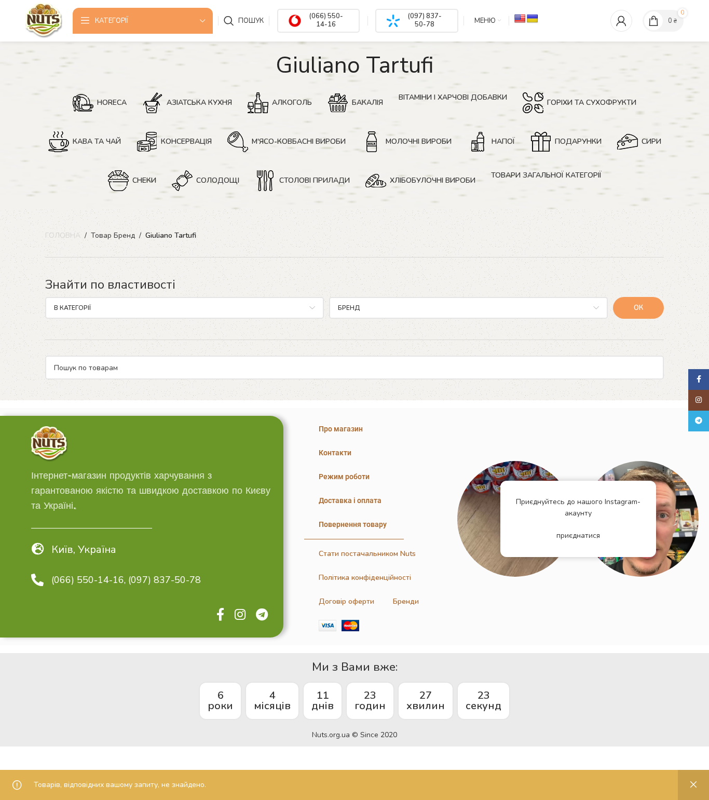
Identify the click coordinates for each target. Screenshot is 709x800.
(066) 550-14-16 (326, 20)
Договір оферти (346, 601)
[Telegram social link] (262, 615)
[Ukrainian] (532, 19)
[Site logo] (43, 20)
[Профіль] (621, 20)
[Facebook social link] (220, 615)
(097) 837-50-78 (424, 20)
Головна (62, 235)
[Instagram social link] (240, 615)
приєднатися (578, 535)
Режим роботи (344, 476)
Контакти (335, 453)
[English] (520, 19)
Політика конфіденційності (365, 577)
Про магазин (341, 429)
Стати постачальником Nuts (367, 554)
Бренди (406, 601)
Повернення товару (353, 524)
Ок (638, 308)
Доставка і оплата (350, 500)
